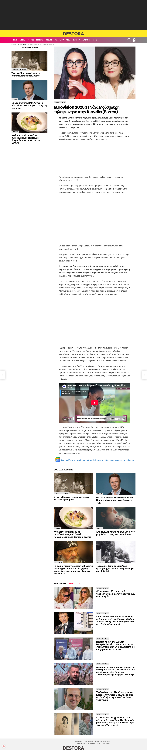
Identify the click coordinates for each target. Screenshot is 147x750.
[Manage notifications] (4, 746)
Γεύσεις (57, 528)
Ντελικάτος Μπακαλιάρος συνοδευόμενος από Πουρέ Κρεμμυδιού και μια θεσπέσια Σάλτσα (72, 534)
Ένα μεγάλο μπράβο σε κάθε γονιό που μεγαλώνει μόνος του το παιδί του (115, 533)
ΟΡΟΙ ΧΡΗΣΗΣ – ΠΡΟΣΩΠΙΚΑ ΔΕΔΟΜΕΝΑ (97, 741)
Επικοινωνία (106, 743)
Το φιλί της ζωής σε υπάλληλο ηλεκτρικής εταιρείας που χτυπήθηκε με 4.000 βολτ (115, 568)
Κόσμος (49, 40)
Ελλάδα (57, 493)
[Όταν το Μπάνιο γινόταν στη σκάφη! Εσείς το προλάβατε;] (73, 483)
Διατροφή (87, 40)
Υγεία (68, 40)
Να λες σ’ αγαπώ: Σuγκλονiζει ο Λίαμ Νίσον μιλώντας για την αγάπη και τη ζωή (114, 500)
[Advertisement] (73, 15)
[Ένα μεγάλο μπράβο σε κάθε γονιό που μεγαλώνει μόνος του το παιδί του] (115, 518)
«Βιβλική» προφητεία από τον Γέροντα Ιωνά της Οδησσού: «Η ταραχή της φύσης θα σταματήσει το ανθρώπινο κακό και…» (73, 569)
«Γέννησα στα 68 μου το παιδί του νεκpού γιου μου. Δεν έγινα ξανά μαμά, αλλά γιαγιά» (115, 594)
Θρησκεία (58, 562)
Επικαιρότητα (73, 583)
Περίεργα (39, 40)
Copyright (78, 741)
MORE (95, 40)
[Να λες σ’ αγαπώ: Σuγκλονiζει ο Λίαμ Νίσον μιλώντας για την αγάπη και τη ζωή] (115, 484)
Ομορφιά (76, 40)
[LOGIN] (133, 40)
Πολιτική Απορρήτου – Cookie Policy (87, 743)
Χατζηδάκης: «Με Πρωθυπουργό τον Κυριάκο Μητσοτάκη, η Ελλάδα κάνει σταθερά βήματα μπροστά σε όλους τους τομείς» (114, 696)
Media (22, 40)
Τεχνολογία (59, 40)
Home (15, 40)
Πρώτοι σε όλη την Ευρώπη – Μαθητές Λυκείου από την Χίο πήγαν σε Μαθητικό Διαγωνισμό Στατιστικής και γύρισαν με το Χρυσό (115, 645)
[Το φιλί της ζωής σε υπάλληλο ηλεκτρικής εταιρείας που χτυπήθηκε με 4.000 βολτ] (115, 552)
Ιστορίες (30, 40)
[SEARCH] (129, 40)
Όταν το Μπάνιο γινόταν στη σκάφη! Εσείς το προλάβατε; (72, 498)
